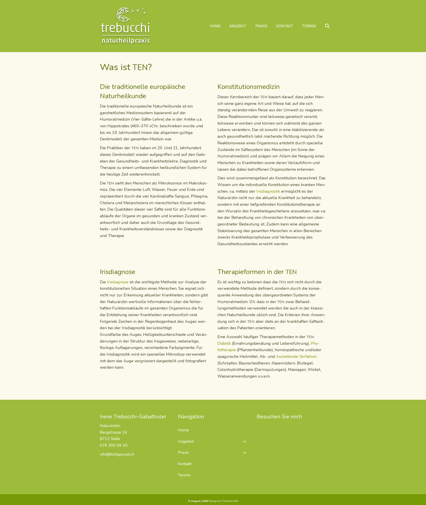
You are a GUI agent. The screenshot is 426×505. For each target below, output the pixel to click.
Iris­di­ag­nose (117, 282)
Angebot (238, 25)
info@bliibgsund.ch (117, 454)
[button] (245, 441)
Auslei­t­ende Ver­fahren (296, 356)
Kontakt (284, 25)
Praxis (261, 25)
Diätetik (224, 343)
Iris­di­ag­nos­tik (268, 191)
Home (215, 25)
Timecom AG (230, 501)
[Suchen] (323, 26)
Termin (309, 25)
